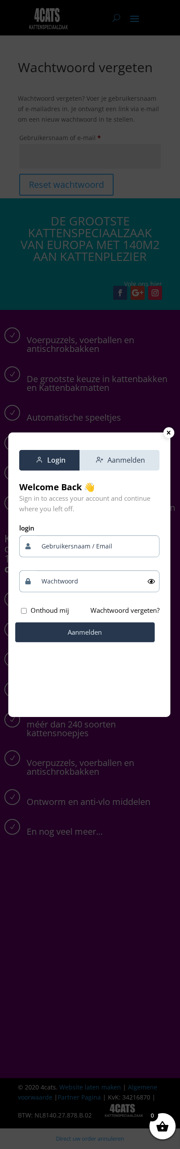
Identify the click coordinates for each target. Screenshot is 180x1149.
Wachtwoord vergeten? (124, 610)
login (27, 528)
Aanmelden (85, 632)
